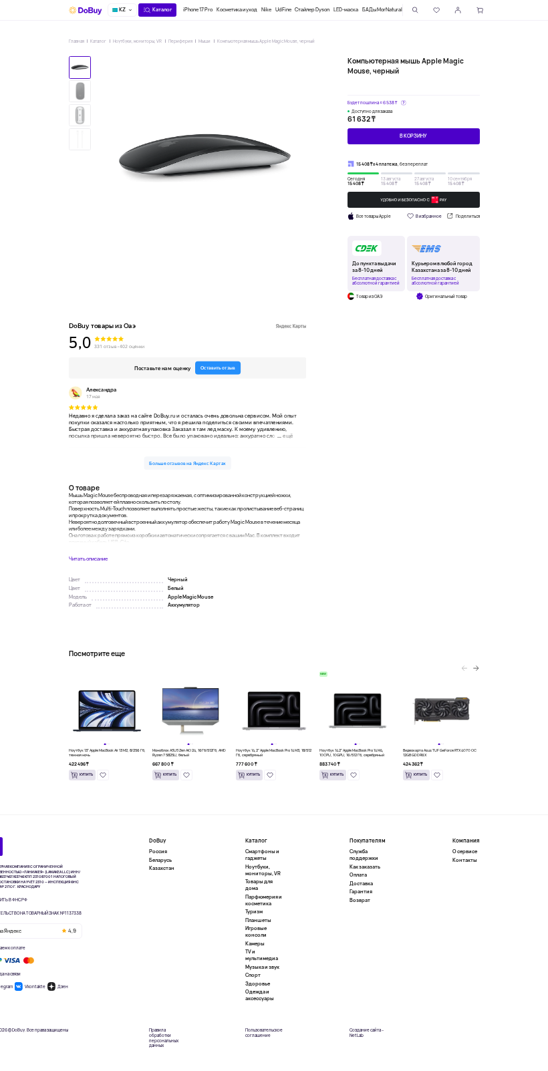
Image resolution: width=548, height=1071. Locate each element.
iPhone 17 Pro (198, 9)
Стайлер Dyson (312, 9)
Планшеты (258, 920)
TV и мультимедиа (261, 954)
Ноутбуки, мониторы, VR (137, 41)
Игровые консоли (256, 931)
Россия (158, 852)
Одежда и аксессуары (259, 995)
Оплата (358, 874)
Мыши (204, 41)
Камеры (255, 943)
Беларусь (160, 860)
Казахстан (161, 868)
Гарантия (361, 891)
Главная (76, 41)
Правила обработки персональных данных (163, 1038)
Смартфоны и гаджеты (262, 855)
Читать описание (88, 559)
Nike (266, 9)
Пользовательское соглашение (264, 1033)
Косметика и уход (237, 9)
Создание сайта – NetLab (367, 1033)
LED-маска (345, 9)
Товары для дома (259, 884)
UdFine (283, 9)
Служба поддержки (364, 855)
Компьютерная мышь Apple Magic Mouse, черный (266, 41)
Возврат (360, 900)
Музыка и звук (262, 966)
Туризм (254, 911)
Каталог (98, 41)
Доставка (361, 883)
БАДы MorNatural (382, 9)
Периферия (180, 41)
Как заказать (365, 866)
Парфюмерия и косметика (263, 900)
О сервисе (464, 852)
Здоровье (257, 983)
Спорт (253, 974)
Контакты (464, 860)
